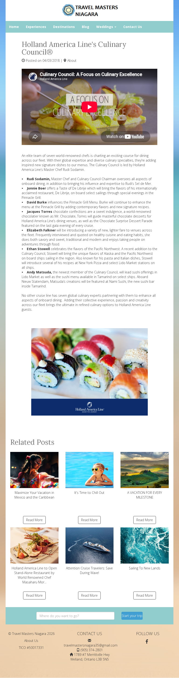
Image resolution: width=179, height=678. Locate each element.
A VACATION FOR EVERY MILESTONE (144, 494)
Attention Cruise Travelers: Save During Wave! (89, 570)
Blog (85, 26)
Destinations (64, 26)
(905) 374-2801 (92, 650)
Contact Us (132, 26)
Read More (34, 520)
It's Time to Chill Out (89, 492)
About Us (31, 640)
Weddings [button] (105, 26)
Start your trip (132, 615)
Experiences (36, 26)
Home (14, 26)
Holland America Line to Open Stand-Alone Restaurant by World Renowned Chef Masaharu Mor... (34, 575)
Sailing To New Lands (144, 568)
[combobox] (75, 616)
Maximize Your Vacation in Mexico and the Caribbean (34, 494)
